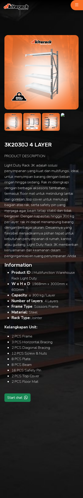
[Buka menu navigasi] (77, 5)
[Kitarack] (16, 7)
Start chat (14, 397)
